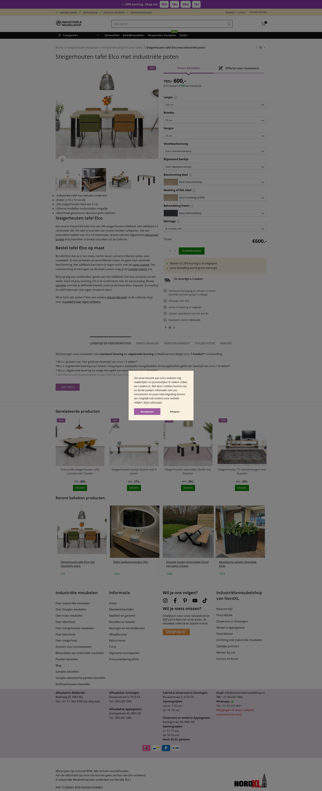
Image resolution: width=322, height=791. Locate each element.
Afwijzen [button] (175, 411)
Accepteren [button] (147, 411)
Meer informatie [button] (153, 402)
